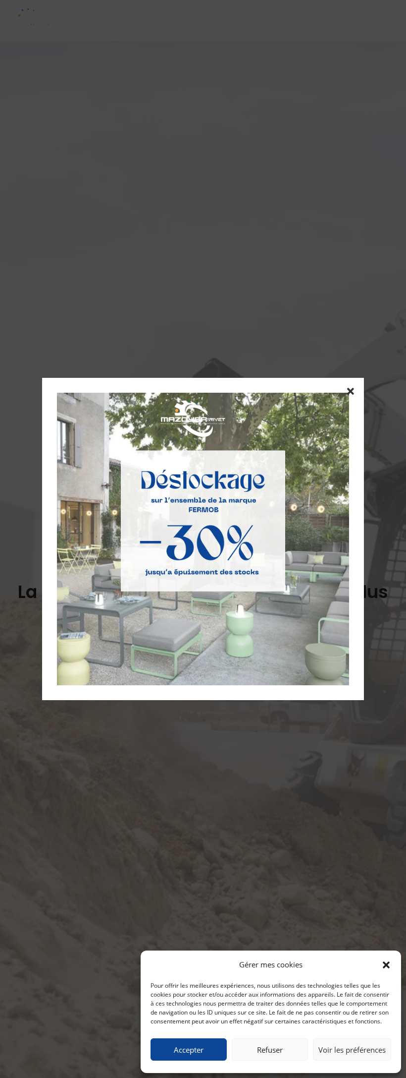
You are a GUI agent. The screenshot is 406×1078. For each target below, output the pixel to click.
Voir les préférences (352, 1050)
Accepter (188, 1050)
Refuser (270, 1050)
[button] (386, 965)
